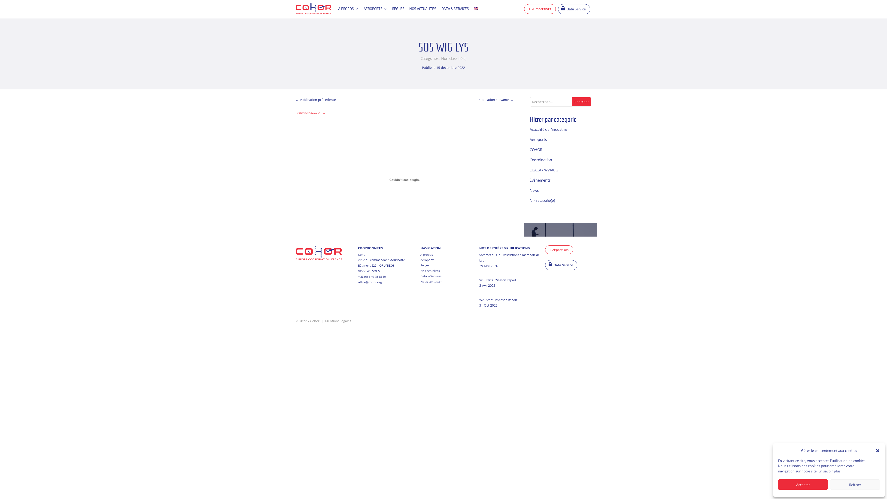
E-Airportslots (540, 9)
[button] (877, 450)
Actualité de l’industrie (548, 129)
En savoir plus (829, 471)
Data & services (455, 9)
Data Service (576, 9)
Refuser (855, 484)
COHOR (536, 149)
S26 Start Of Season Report (497, 280)
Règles (398, 9)
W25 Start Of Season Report (498, 300)
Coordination (541, 159)
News (534, 190)
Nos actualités (422, 9)
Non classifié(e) (454, 58)
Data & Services (430, 276)
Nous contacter (431, 282)
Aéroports (373, 9)
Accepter (803, 484)
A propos (346, 9)
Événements (540, 180)
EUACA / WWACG (544, 170)
